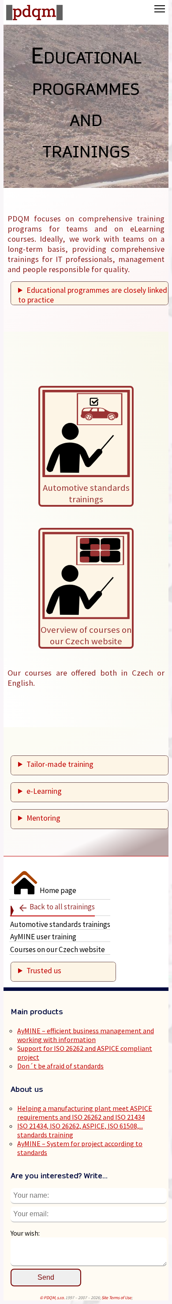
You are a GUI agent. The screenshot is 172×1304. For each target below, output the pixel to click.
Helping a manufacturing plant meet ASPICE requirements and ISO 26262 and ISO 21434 (84, 1112)
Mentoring (43, 818)
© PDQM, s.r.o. (52, 1297)
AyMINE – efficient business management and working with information (85, 1035)
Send (45, 1277)
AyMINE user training (43, 937)
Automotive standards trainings (60, 924)
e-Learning (44, 791)
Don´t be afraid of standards (60, 1065)
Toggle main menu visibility (159, 8)
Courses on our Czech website (57, 949)
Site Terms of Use (116, 1297)
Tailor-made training (59, 764)
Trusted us (43, 970)
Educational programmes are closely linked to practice (92, 295)
